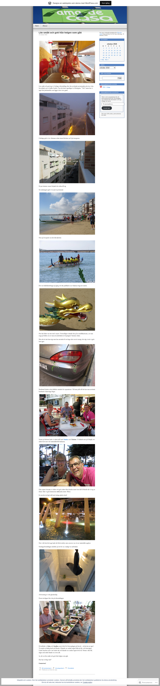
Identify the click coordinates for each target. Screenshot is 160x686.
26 (114, 55)
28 (120, 55)
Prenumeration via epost (110, 92)
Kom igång (105, 3)
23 (106, 55)
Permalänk (71, 668)
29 (103, 57)
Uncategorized (59, 668)
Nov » (106, 59)
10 (109, 50)
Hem (37, 26)
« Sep (102, 59)
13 (117, 50)
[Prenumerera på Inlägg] (100, 87)
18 (112, 53)
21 (120, 53)
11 (111, 50)
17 (109, 53)
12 (114, 50)
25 (112, 55)
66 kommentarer (46, 668)
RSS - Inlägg (106, 87)
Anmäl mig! (107, 108)
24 (109, 55)
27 (117, 55)
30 (106, 57)
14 (120, 50)
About (45, 26)
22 (103, 55)
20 (117, 53)
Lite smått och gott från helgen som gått (60, 32)
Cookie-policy (87, 682)
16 (106, 53)
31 (109, 57)
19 (114, 53)
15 (103, 53)
